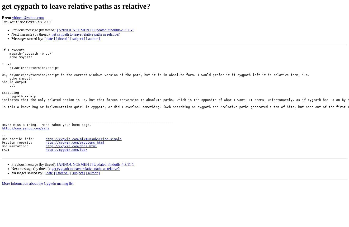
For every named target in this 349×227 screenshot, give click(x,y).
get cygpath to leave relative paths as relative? (86, 34)
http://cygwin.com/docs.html (71, 146)
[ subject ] (77, 39)
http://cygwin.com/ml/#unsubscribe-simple (84, 139)
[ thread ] (62, 39)
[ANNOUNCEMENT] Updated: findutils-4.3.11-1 (95, 30)
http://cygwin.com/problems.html (75, 142)
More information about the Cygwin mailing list (37, 183)
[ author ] (93, 39)
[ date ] (49, 39)
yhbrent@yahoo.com (28, 18)
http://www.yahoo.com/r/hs (25, 128)
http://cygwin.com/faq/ (66, 149)
